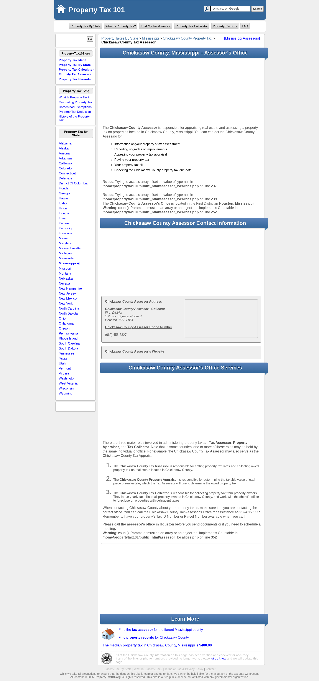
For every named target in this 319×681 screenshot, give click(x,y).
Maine (63, 238)
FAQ (245, 26)
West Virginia (68, 383)
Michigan (65, 253)
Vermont (65, 368)
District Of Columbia (73, 183)
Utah (62, 363)
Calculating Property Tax (75, 102)
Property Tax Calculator (192, 26)
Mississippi (150, 38)
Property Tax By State (85, 26)
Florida (63, 188)
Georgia (64, 193)
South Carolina (69, 343)
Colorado (65, 168)
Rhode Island (68, 338)
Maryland (65, 243)
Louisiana (65, 233)
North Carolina (69, 308)
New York (66, 303)
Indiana (64, 213)
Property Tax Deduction (75, 111)
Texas (63, 358)
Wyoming (65, 393)
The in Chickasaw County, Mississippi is (157, 645)
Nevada (64, 283)
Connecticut (67, 173)
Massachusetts (70, 248)
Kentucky (65, 228)
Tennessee (66, 353)
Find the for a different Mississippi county (160, 629)
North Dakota (68, 313)
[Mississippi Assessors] (242, 38)
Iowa (62, 218)
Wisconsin (66, 388)
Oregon (64, 328)
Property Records (225, 26)
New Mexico (68, 298)
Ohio (62, 318)
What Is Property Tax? (120, 26)
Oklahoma (66, 323)
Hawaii (63, 198)
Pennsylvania (68, 333)
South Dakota (68, 348)
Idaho (63, 203)
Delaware (65, 178)
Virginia (64, 373)
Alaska (64, 148)
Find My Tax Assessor (156, 26)
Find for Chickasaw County (153, 637)
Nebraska (66, 278)
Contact (210, 669)
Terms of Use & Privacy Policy (183, 669)
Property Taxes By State (119, 38)
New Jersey (67, 293)
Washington (67, 378)
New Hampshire (70, 288)
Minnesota (66, 258)
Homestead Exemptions (75, 107)
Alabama (65, 143)
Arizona (64, 153)
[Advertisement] (181, 91)
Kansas (64, 223)
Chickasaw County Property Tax (187, 38)
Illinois (63, 208)
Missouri (65, 268)
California (65, 163)
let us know (218, 658)
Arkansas (65, 158)
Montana (65, 273)
